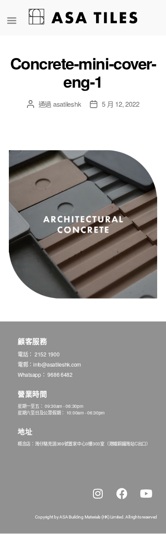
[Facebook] (122, 494)
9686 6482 (60, 374)
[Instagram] (98, 494)
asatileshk (67, 103)
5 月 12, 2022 (120, 103)
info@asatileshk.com (57, 364)
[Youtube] (146, 494)
